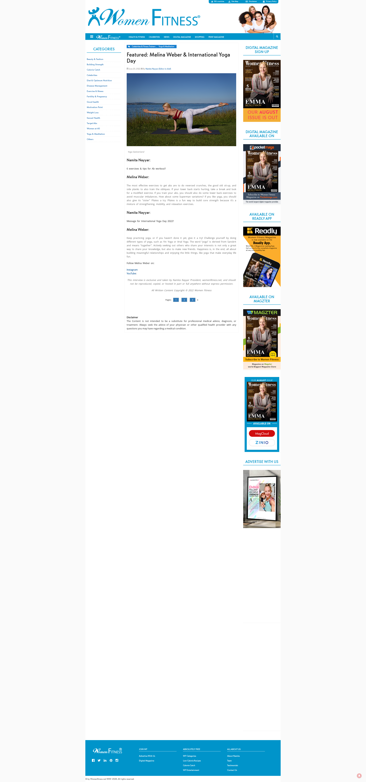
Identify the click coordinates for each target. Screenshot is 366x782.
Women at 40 (93, 128)
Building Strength (95, 64)
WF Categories (189, 756)
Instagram (132, 269)
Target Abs (92, 123)
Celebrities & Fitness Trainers (143, 46)
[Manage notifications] (359, 775)
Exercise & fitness (95, 91)
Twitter (99, 760)
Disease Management (97, 85)
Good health (93, 101)
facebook (93, 760)
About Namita (233, 756)
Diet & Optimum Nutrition (99, 80)
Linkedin (105, 760)
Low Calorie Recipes (192, 760)
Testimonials (232, 765)
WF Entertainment (191, 770)
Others (90, 139)
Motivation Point (95, 107)
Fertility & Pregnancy (97, 96)
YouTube (131, 273)
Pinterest (111, 760)
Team (229, 760)
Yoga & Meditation (166, 46)
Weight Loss (93, 112)
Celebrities (92, 75)
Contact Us (232, 770)
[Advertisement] (261, 578)
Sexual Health (93, 117)
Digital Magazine (146, 760)
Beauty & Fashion (95, 59)
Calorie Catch (93, 69)
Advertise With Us (147, 756)
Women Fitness (144, 16)
